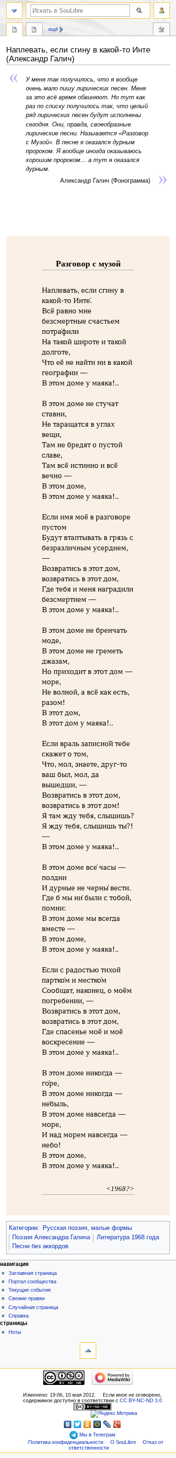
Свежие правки (26, 1298)
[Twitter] (78, 1424)
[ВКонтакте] (68, 1424)
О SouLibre (123, 1442)
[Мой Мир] (97, 1424)
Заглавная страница (32, 1273)
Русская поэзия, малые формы (87, 1228)
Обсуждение (34, 30)
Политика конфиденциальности (65, 1442)
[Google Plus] (117, 1424)
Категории (23, 1228)
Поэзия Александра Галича (51, 1237)
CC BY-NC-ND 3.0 (141, 1400)
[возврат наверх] (88, 1350)
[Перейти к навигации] (14, 10)
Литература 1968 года (128, 1237)
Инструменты (161, 30)
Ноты (14, 1332)
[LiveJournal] (107, 1424)
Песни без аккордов (40, 1246)
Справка (18, 1315)
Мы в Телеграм (96, 1434)
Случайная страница (33, 1307)
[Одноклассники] (87, 1424)
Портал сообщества (32, 1281)
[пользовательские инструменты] (161, 10)
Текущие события (29, 1290)
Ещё (53, 29)
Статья (15, 30)
